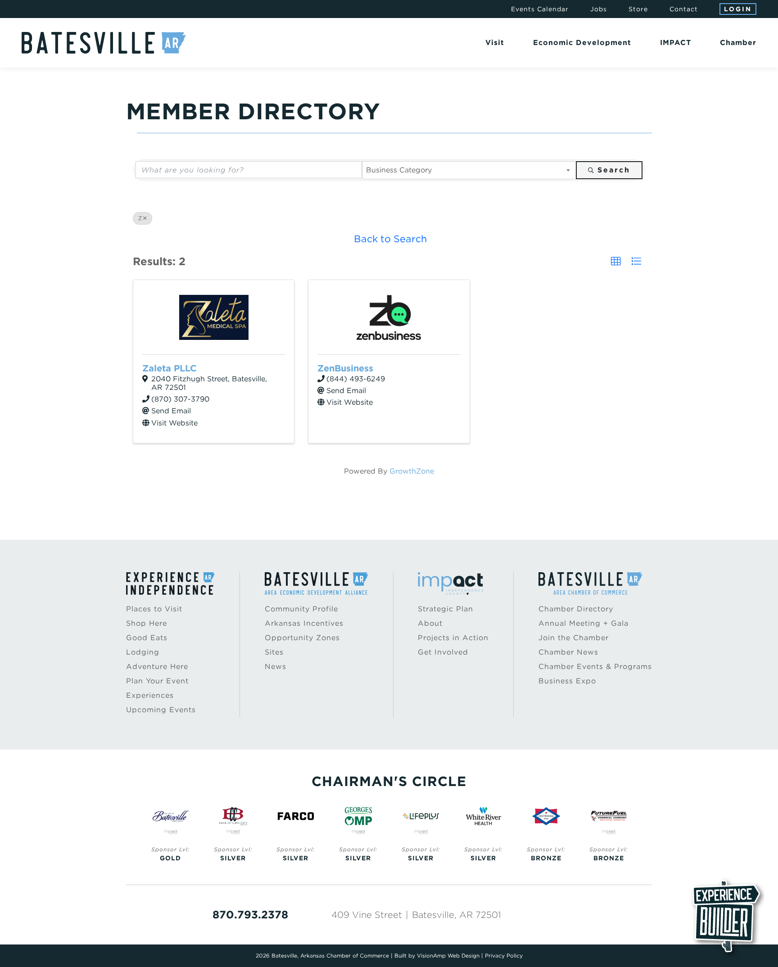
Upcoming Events (161, 709)
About (430, 623)
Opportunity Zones (302, 637)
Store (638, 9)
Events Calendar (540, 9)
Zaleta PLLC (169, 368)
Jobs (598, 9)
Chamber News (568, 652)
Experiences (150, 695)
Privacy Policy (504, 955)
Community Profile (301, 609)
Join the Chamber (573, 637)
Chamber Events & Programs (595, 666)
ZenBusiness (345, 368)
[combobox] (469, 170)
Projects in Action (453, 637)
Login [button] (738, 9)
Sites (274, 652)
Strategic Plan (445, 609)
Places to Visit (154, 609)
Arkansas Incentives (304, 623)
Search (613, 170)
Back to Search (390, 238)
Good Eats (146, 637)
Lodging (142, 652)
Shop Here (146, 623)
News (275, 666)
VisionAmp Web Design (448, 955)
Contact (683, 9)
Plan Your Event (157, 681)
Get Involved (443, 652)
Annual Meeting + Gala (583, 623)
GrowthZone (411, 471)
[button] (616, 262)
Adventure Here (157, 666)
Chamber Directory (575, 609)
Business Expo (567, 681)
